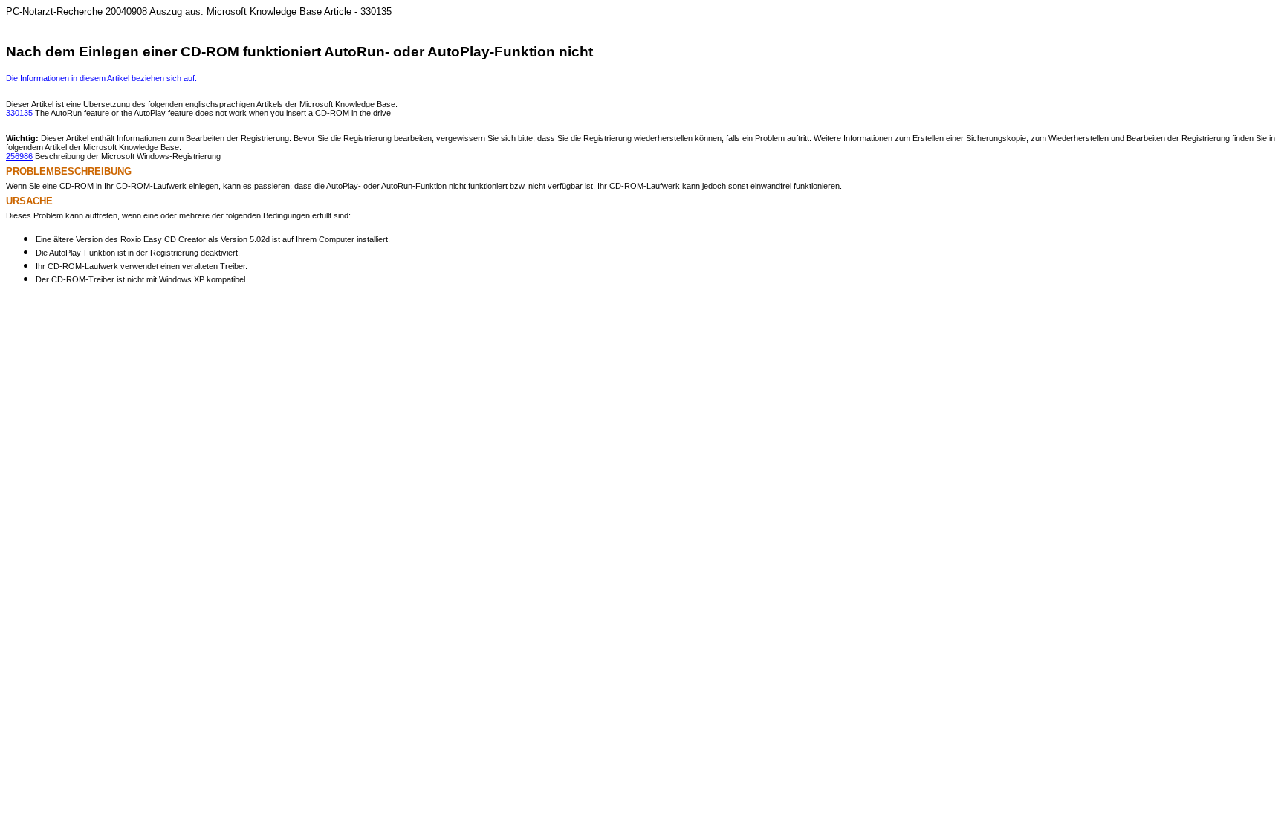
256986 (19, 156)
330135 (19, 112)
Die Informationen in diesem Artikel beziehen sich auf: (101, 78)
